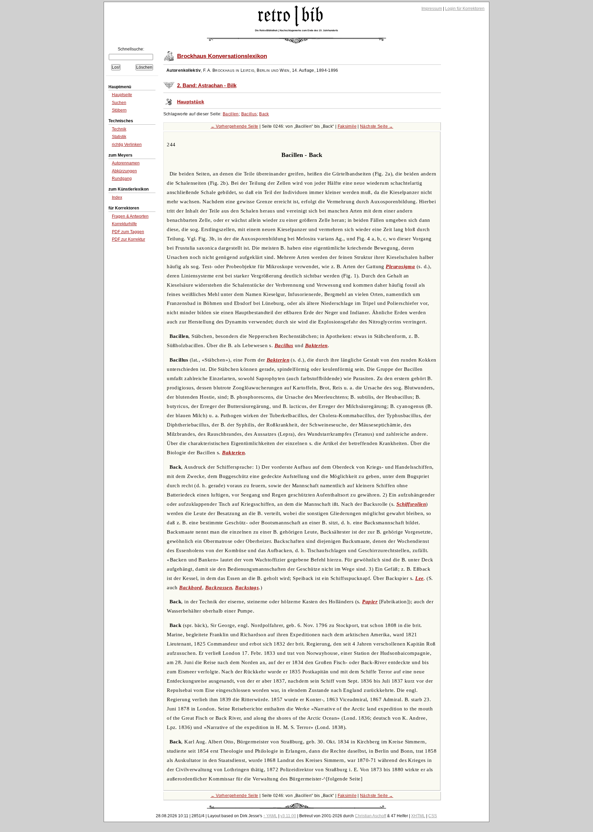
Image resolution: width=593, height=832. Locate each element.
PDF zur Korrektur (128, 239)
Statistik (119, 136)
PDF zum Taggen (128, 231)
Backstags (247, 587)
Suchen (119, 102)
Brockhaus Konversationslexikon (222, 56)
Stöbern (119, 110)
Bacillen (231, 114)
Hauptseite (122, 94)
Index (117, 197)
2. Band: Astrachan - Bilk (206, 85)
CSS (432, 815)
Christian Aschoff (370, 815)
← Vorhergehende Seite (234, 126)
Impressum (431, 8)
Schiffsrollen (411, 504)
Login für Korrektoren (465, 8)
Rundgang (122, 178)
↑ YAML (270, 815)
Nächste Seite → (376, 126)
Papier (369, 601)
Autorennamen (126, 163)
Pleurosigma (400, 266)
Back (264, 114)
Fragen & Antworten (130, 216)
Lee (419, 578)
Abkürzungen (124, 171)
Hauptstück (190, 101)
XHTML (418, 815)
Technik (119, 129)
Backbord (190, 587)
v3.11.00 (288, 815)
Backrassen (218, 587)
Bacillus (249, 114)
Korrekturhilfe (124, 223)
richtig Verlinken (127, 144)
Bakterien (316, 345)
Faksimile (347, 126)
